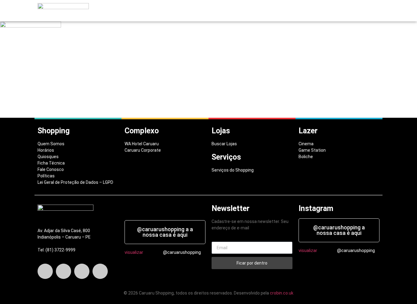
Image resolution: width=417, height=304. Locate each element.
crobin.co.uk (281, 293)
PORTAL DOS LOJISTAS (305, 11)
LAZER (233, 11)
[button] (161, 11)
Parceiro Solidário (355, 11)
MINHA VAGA (263, 11)
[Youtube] (100, 271)
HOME (137, 11)
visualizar (134, 252)
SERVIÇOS (210, 11)
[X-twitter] (63, 271)
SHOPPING (160, 11)
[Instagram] (81, 271)
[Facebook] (45, 271)
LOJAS (187, 11)
